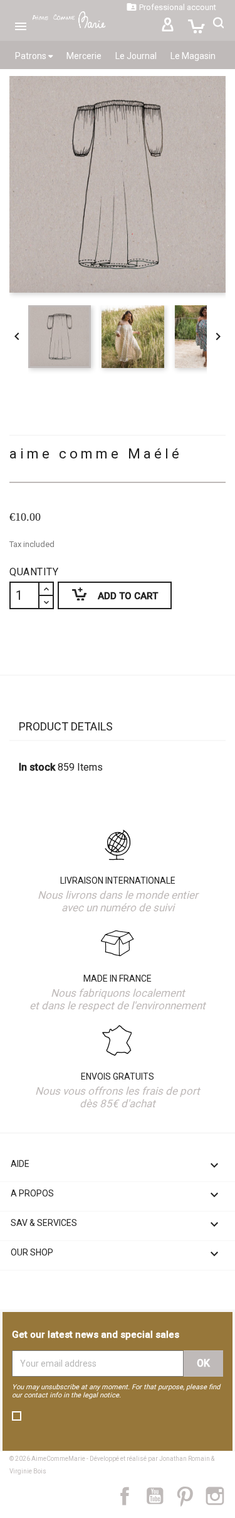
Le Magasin (193, 56)
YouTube (159, 1496)
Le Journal (136, 56)
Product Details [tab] (66, 726)
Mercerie (84, 56)
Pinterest (190, 1496)
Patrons (31, 56)
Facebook (131, 1496)
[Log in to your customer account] (168, 26)
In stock (37, 767)
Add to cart (108, 594)
